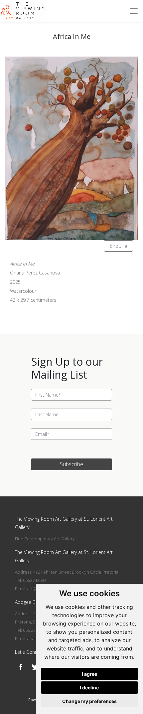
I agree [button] (89, 674)
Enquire (118, 246)
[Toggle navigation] (133, 11)
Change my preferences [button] (89, 701)
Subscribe (71, 464)
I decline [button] (89, 687)
